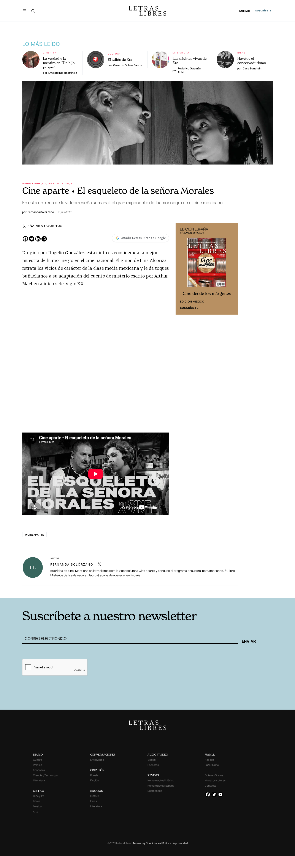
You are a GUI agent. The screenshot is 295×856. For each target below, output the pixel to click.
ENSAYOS (96, 790)
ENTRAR (244, 11)
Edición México (192, 301)
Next (232, 268)
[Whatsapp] (44, 238)
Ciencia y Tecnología (45, 775)
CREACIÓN (97, 770)
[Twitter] (31, 238)
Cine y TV (49, 52)
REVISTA (153, 775)
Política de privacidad (175, 843)
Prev (181, 268)
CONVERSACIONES (103, 754)
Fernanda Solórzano (71, 564)
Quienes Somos (214, 775)
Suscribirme (212, 765)
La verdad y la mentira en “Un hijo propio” (59, 62)
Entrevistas (97, 760)
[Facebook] (25, 238)
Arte (35, 811)
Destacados (155, 791)
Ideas (241, 52)
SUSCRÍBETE (263, 10)
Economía (39, 770)
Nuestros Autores (215, 780)
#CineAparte (34, 534)
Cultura (114, 53)
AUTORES (206, 591)
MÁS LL (210, 754)
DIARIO (38, 754)
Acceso (209, 760)
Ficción (94, 780)
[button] (24, 10)
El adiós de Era (120, 59)
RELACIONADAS (81, 591)
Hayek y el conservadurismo (251, 60)
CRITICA (38, 790)
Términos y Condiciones (147, 843)
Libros (36, 801)
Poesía (94, 775)
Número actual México (161, 780)
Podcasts (153, 765)
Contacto (210, 785)
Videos (67, 183)
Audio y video (32, 183)
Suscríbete (189, 308)
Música (37, 806)
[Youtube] (220, 794)
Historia (95, 796)
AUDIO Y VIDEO (158, 754)
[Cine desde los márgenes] (206, 264)
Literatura (181, 52)
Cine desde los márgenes (207, 293)
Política (37, 765)
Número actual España (161, 785)
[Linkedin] (38, 238)
